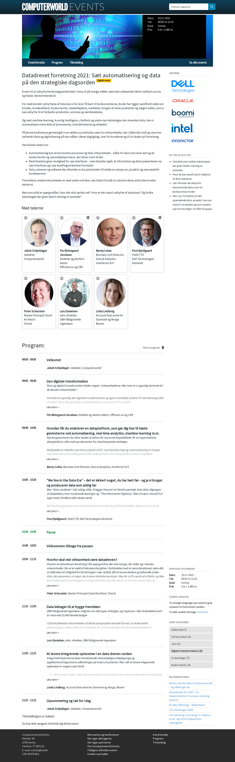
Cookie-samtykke (97, 754)
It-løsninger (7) (180, 658)
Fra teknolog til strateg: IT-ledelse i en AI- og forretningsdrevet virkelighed (190, 718)
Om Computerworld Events (103, 746)
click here (202, 612)
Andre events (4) (180, 665)
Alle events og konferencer (103, 734)
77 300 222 (38, 746)
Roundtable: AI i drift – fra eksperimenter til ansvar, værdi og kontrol (189, 696)
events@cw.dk (39, 750)
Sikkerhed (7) (179, 629)
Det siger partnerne (99, 742)
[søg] (211, 6)
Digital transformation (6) (186, 651)
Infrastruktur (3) (181, 636)
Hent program (152, 347)
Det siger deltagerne (99, 738)
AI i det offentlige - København (187, 705)
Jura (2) (175, 643)
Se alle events (198, 62)
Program (57, 62)
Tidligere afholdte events (102, 750)
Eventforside (36, 62)
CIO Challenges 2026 (181, 710)
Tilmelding (76, 62)
